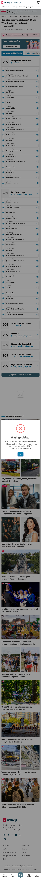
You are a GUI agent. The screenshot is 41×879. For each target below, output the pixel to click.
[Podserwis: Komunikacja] (16, 2)
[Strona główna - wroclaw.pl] (5, 2)
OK (21, 454)
